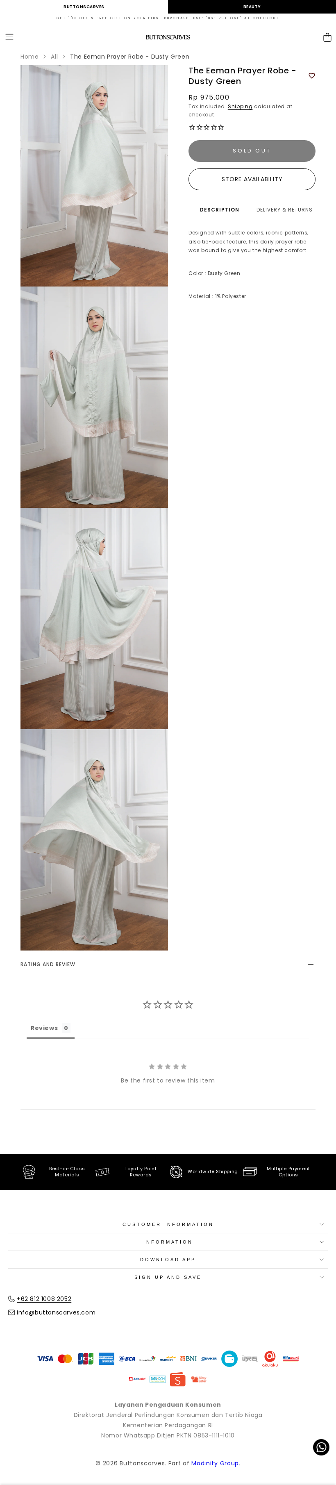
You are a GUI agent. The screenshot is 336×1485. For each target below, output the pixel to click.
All (54, 56)
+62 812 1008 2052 (44, 1299)
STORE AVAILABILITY (252, 179)
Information (168, 1241)
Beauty (252, 7)
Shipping (240, 106)
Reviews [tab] (44, 1028)
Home (29, 56)
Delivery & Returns (285, 209)
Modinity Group (215, 1463)
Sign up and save (168, 1277)
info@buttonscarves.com (56, 1312)
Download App (168, 1259)
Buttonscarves (84, 7)
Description (219, 209)
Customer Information (168, 1224)
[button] (9, 37)
